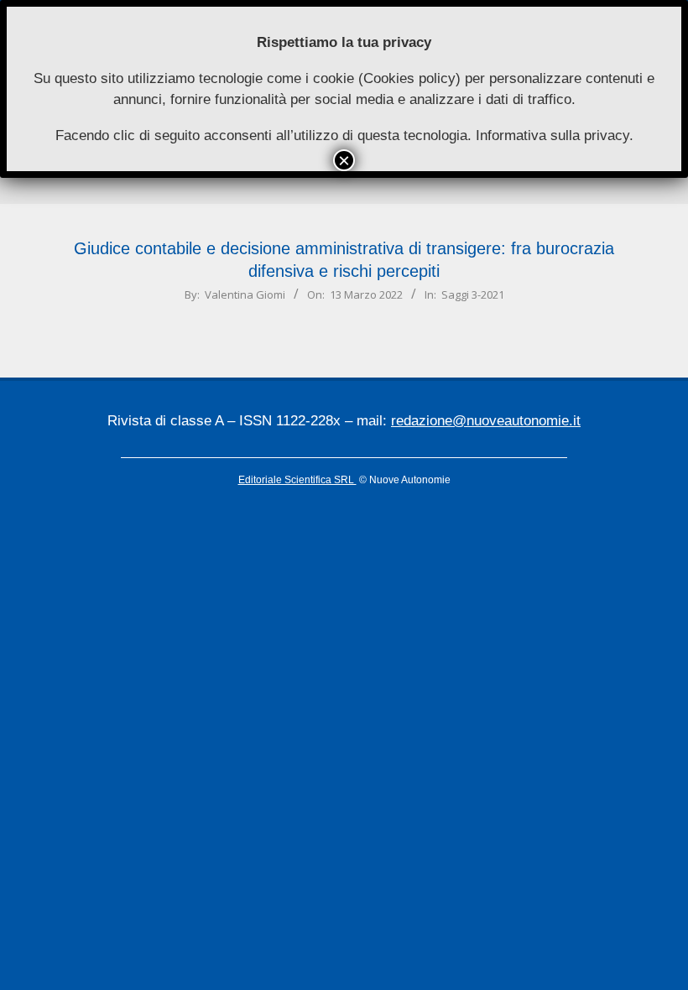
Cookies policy (409, 78)
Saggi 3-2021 (472, 294)
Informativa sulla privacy (552, 135)
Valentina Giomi (245, 294)
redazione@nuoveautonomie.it (486, 421)
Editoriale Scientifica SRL (297, 480)
